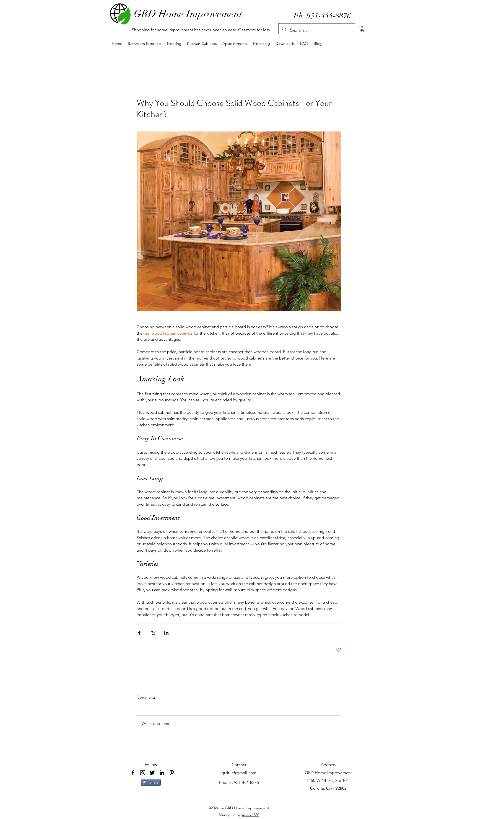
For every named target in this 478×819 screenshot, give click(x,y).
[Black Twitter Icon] (152, 772)
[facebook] (132, 772)
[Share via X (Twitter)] (152, 632)
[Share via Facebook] (139, 632)
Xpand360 (250, 814)
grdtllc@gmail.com (239, 772)
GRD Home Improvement (188, 13)
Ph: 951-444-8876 (322, 15)
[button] (362, 29)
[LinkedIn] (162, 772)
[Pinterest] (171, 772)
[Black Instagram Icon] (142, 772)
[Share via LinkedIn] (166, 632)
